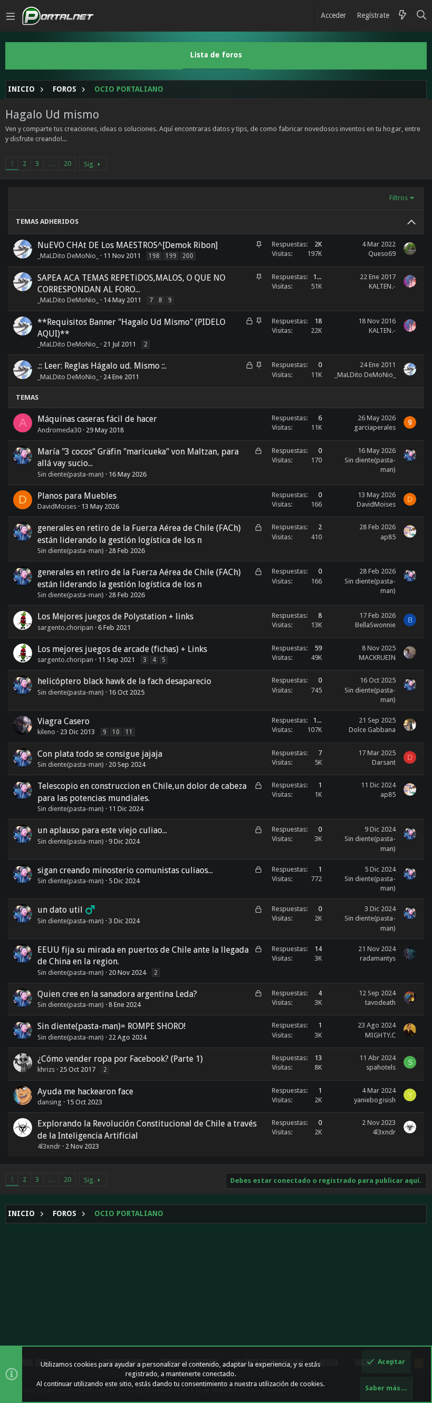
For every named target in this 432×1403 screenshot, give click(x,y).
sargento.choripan (65, 627)
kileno (46, 732)
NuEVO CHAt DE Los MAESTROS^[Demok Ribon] (127, 245)
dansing (49, 1102)
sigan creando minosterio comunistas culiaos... (125, 870)
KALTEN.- (382, 286)
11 (129, 732)
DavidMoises (56, 506)
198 (154, 256)
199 (170, 256)
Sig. (89, 164)
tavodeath (380, 1002)
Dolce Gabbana (372, 730)
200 (187, 256)
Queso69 (382, 254)
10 (116, 732)
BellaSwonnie (375, 625)
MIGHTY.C (380, 1035)
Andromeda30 (59, 430)
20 (67, 163)
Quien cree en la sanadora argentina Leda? (117, 994)
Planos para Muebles (76, 496)
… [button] (51, 163)
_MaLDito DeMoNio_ (68, 256)
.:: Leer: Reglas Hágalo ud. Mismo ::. (101, 366)
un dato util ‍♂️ (66, 910)
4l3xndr (49, 1146)
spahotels (381, 1067)
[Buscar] (421, 15)
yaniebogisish (375, 1100)
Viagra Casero (63, 721)
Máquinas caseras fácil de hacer (97, 419)
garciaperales (375, 427)
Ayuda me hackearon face (85, 1091)
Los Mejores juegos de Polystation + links (115, 616)
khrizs (46, 1069)
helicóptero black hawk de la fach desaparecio (124, 681)
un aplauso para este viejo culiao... (102, 830)
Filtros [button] (398, 198)
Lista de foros (216, 55)
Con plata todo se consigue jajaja (99, 754)
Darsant (384, 762)
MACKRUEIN (377, 657)
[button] (10, 15)
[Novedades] (402, 15)
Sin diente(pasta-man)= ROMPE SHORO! (111, 1026)
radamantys (378, 958)
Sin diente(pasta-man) (70, 474)
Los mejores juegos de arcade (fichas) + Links (122, 649)
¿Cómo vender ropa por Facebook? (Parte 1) (120, 1059)
